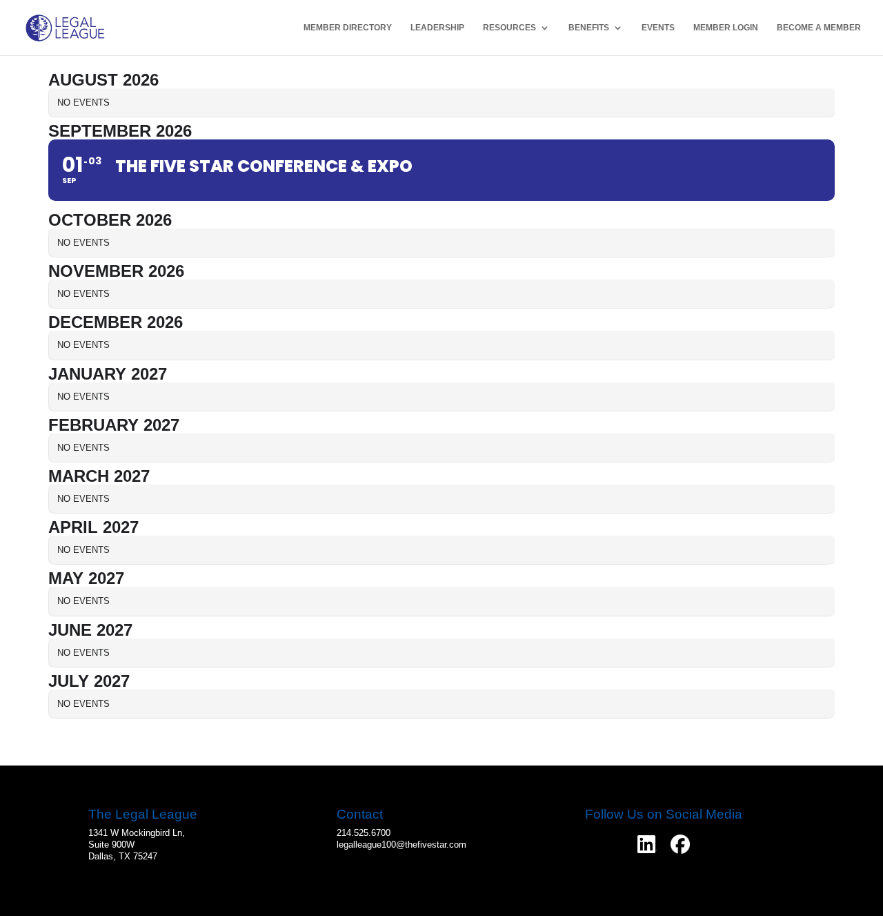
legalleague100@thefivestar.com (401, 844)
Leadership (437, 27)
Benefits (588, 27)
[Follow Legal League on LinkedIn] (647, 844)
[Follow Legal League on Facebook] (680, 844)
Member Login (725, 27)
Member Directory (348, 27)
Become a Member (819, 27)
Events (658, 27)
